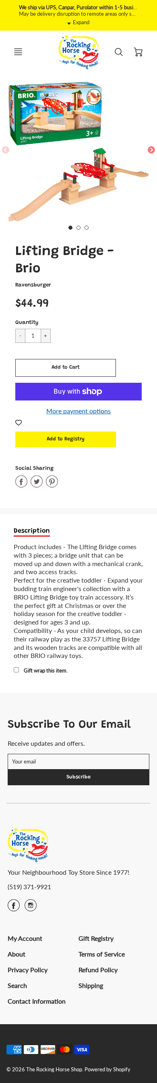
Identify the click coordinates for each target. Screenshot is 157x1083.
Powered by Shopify (107, 1069)
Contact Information (37, 1001)
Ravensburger (33, 285)
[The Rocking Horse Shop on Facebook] (14, 908)
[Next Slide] (151, 150)
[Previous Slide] (6, 150)
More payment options (78, 411)
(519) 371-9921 (29, 886)
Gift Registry (96, 938)
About (16, 954)
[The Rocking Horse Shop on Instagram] (31, 908)
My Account (25, 938)
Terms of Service (101, 954)
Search (17, 985)
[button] (65, 368)
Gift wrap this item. (46, 670)
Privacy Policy (28, 969)
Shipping (90, 985)
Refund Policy (98, 969)
